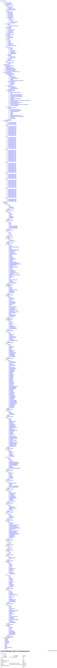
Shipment (11, 569)
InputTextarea (11, 380)
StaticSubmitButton (12, 387)
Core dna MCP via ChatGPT (11, 69)
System (7, 46)
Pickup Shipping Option (14, 111)
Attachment (11, 473)
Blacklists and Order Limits (15, 109)
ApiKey (10, 620)
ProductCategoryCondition (14, 311)
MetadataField (11, 506)
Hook (10, 419)
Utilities (9, 55)
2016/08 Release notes (12, 131)
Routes (9, 59)
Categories (12, 19)
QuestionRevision (12, 336)
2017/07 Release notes (12, 143)
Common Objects (13, 87)
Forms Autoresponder (14, 25)
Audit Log (10, 58)
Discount (11, 304)
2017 (7, 136)
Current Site (7, 641)
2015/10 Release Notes (12, 122)
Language (11, 267)
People (9, 42)
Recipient (11, 478)
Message (10, 234)
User (10, 614)
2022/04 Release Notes (12, 192)
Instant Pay (12, 83)
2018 (7, 149)
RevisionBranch (12, 631)
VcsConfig (11, 579)
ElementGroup (12, 361)
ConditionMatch (12, 397)
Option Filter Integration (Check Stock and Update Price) (20, 100)
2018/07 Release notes (12, 156)
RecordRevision (12, 291)
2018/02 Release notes (12, 151)
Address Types (10, 43)
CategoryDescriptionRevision (14, 527)
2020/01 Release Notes (12, 174)
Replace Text (12, 56)
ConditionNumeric (12, 396)
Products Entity (11, 34)
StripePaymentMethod (13, 464)
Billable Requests (13, 52)
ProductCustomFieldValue (14, 530)
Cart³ (11, 93)
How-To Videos (9, 3)
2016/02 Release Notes (12, 127)
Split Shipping (12, 118)
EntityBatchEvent (12, 426)
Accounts (7, 38)
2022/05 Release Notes (12, 193)
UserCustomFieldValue (13, 616)
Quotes (11, 113)
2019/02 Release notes (12, 163)
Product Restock (13, 77)
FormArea (11, 390)
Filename (11, 347)
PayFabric (12, 84)
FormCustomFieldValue (13, 386)
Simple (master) (11, 62)
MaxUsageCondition (13, 306)
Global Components (14, 21)
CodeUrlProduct (12, 301)
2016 (7, 125)
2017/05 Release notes (12, 141)
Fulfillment (11, 452)
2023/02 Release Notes (12, 200)
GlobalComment (12, 327)
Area (10, 247)
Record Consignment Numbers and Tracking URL (19, 104)
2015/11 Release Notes (12, 123)
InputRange (11, 376)
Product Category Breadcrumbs (16, 102)
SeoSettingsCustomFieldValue (14, 274)
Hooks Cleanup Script (14, 88)
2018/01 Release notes (12, 150)
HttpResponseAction (13, 444)
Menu (10, 485)
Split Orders (12, 117)
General (7, 5)
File (10, 345)
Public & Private (11, 74)
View (10, 558)
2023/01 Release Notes (12, 199)
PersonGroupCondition (13, 309)
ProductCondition (12, 312)
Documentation (11, 17)
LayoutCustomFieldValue (13, 272)
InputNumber (11, 374)
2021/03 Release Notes (12, 180)
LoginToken (11, 618)
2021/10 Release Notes (12, 185)
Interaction (11, 476)
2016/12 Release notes (12, 135)
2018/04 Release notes (12, 153)
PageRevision (11, 323)
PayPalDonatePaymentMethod (14, 468)
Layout (10, 268)
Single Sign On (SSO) (12, 9)
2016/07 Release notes (12, 130)
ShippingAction (12, 314)
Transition (11, 630)
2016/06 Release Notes (12, 129)
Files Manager (10, 14)
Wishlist (10, 537)
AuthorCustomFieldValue (13, 619)
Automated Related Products (15, 92)
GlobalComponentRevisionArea (15, 263)
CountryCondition (12, 302)
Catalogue (10, 91)
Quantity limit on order (14, 103)
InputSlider (11, 378)
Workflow (11, 627)
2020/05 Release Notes (12, 178)
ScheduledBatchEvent (13, 427)
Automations (8, 23)
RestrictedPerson (12, 240)
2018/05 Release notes (12, 154)
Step (10, 366)
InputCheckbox (12, 370)
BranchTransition (12, 633)
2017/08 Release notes (12, 144)
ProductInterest (12, 534)
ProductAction (11, 310)
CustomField (11, 257)
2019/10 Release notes (12, 171)
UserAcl (10, 615)
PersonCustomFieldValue (13, 610)
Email (10, 475)
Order (10, 505)
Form (10, 363)
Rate (10, 571)
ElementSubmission (12, 362)
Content (7, 10)
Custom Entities (11, 32)
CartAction (11, 297)
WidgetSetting (11, 281)
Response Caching (11, 8)
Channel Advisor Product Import (16, 95)
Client (10, 577)
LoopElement (11, 431)
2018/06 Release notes (12, 155)
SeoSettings (11, 273)
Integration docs (6, 64)
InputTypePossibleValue (13, 266)
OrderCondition (12, 307)
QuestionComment (12, 337)
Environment (11, 581)
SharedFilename (12, 355)
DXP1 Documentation (8, 72)
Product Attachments (14, 101)
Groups (9, 40)
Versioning (10, 7)
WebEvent (11, 428)
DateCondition (12, 303)
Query (6, 648)
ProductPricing (12, 535)
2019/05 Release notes (12, 166)
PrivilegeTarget (12, 611)
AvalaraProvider (12, 600)
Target (10, 628)
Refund (10, 466)
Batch (10, 420)
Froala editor (8, 66)
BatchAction (11, 423)
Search (7, 61)
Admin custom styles (9, 67)
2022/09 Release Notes (12, 195)
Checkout (11, 239)
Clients (11, 48)
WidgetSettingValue (12, 282)
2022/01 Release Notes (12, 189)
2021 (7, 179)
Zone (10, 566)
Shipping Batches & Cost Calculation (17, 116)
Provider (10, 592)
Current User (7, 642)
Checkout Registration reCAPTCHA (16, 80)
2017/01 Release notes (12, 137)
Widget (10, 280)
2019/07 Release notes (12, 168)
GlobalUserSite (12, 414)
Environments (12, 50)
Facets (9, 63)
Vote (10, 324)
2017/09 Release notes (12, 145)
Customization (8, 27)
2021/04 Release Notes (12, 181)
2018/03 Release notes (12, 152)
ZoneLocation (11, 596)
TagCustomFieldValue (13, 279)
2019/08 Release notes (12, 169)
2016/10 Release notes (12, 133)
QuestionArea (11, 339)
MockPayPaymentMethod (14, 463)
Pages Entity (10, 11)
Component (11, 251)
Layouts (9, 28)
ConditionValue (12, 395)
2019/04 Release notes (12, 165)
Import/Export (12, 57)
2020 (7, 173)
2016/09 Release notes (12, 132)
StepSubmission (12, 367)
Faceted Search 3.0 (11, 89)
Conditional (11, 391)
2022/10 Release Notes (12, 196)
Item (10, 233)
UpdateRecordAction (13, 437)
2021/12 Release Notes (12, 187)
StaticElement (11, 407)
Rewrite (10, 547)
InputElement (11, 406)
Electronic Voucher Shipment (15, 98)
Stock (10, 453)
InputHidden (11, 382)
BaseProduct (11, 522)
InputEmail (11, 372)
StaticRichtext (11, 383)
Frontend (49, 650)
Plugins (11, 112)
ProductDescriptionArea (13, 532)
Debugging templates (9, 65)
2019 (7, 162)
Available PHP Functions (10, 68)
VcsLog (10, 580)
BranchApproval (12, 634)
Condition (11, 432)
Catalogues (10, 75)
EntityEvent (11, 422)
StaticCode (11, 384)
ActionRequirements (13, 403)
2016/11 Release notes (12, 134)
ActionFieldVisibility (13, 400)
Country (10, 255)
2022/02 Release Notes (12, 190)
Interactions (8, 35)
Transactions (8, 33)
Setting (10, 275)
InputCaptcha (11, 385)
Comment (11, 321)
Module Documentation (10, 73)
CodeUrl (10, 300)
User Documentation (7, 2)
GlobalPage (11, 325)
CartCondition (11, 298)
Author (10, 606)
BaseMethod (11, 572)
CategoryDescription (13, 525)
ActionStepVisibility (12, 401)
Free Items (12, 99)
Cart (10, 232)
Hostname (11, 578)
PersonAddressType (12, 622)
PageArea (11, 338)
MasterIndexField (12, 557)
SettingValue (11, 276)
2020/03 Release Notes (12, 176)
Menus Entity (10, 16)
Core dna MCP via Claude (10, 70)
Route (10, 412)
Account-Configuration (12, 45)
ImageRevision (12, 350)
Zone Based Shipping (12, 107)
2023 (7, 198)
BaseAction (11, 316)
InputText (11, 381)
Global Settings (11, 60)
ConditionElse (11, 434)
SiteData (10, 583)
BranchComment (12, 632)
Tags (11, 20)
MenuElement (11, 208)
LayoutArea (11, 269)
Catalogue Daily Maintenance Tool (16, 94)
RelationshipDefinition (13, 289)
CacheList (11, 585)
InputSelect (11, 377)
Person (10, 609)
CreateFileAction (12, 424)
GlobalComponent (12, 261)
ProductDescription (12, 531)
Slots (9, 106)
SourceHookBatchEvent (13, 442)
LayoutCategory (12, 271)
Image (10, 349)
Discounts (12, 97)
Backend (53, 650)
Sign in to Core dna (9, 4)
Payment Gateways (11, 81)
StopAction (11, 439)
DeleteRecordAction (13, 445)
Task (10, 552)
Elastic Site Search (11, 90)
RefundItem (11, 467)
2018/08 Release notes (12, 157)
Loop (10, 435)
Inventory (10, 85)
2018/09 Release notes (12, 158)
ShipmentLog (11, 570)
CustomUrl (11, 259)
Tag (10, 278)
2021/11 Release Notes (12, 186)
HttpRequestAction (12, 421)
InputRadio (11, 375)
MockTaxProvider (12, 599)
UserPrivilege (11, 617)
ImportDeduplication (13, 264)
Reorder (11, 114)
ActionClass (11, 399)
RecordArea (11, 292)
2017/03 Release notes (12, 139)
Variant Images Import (14, 105)
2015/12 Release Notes (12, 124)
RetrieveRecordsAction (13, 430)
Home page (6, 202)
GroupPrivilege (12, 608)
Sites (11, 49)
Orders (9, 108)
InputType (11, 265)
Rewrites (9, 54)
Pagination (7, 638)
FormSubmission (12, 365)
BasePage (11, 517)
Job (10, 206)
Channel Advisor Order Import (15, 110)
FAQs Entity (10, 13)
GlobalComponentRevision (14, 262)
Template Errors (13, 53)
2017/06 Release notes (12, 142)
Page (10, 322)
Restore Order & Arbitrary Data (16, 115)
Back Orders (12, 76)
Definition (11, 287)
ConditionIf (11, 433)
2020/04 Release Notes (12, 177)
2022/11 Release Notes (12, 197)
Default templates (10, 210)
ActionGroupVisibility (13, 402)
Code (10, 299)
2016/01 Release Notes (12, 126)
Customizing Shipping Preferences (16, 96)
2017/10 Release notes (12, 146)
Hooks (9, 24)
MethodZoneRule (12, 568)
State (10, 277)
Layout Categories (11, 29)
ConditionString (12, 404)
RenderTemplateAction (13, 438)
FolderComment (12, 353)
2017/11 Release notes (12, 147)
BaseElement (11, 389)
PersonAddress (12, 621)
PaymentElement (12, 405)
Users (9, 39)
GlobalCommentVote (13, 328)
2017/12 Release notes (12, 148)
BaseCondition (12, 393)
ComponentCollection (13, 253)
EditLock (11, 260)
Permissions (10, 44)
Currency (11, 256)
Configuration (12, 22)
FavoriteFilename (12, 356)
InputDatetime (11, 371)
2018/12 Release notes (12, 161)
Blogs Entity (10, 12)
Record (10, 288)
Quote (10, 542)
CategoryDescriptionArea (13, 526)
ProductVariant (12, 536)
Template (11, 477)
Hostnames (12, 51)
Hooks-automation (11, 86)
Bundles (11, 79)
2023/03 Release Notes (12, 201)
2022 (7, 188)
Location (10, 567)
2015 (7, 121)
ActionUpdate (11, 392)
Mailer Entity (10, 37)
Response (6, 640)
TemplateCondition (12, 315)
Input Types (10, 31)
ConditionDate (12, 398)
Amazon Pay (12, 82)
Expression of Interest (14, 78)
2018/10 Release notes (12, 159)
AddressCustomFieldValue (14, 246)
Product (10, 529)
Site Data (6, 643)
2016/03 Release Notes (12, 128)
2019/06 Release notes (12, 167)
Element (10, 484)
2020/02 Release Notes (12, 175)
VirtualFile (11, 351)
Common (10, 18)
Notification (11, 207)
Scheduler (10, 26)
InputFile (11, 373)
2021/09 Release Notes (12, 184)
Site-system (10, 47)
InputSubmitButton (12, 388)
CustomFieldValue (12, 258)
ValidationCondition (12, 368)
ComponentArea (12, 252)
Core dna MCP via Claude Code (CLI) (13, 71)
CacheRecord (11, 584)
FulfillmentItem (12, 456)
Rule (10, 313)
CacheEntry (11, 586)
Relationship (11, 290)
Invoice (10, 459)
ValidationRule (12, 369)
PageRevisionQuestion (13, 340)
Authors (9, 41)
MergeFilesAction (12, 446)
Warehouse (11, 455)
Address (10, 245)
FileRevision (11, 346)
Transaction (11, 454)
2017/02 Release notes (12, 138)
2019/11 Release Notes (12, 172)
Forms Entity (10, 36)
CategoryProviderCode (13, 594)
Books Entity (10, 15)
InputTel (10, 379)
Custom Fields (10, 30)
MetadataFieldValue (12, 507)
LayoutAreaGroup (12, 270)
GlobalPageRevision (13, 326)
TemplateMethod (12, 573)
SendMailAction (12, 425)
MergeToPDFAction (13, 436)
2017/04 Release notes (12, 140)
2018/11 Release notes (12, 160)
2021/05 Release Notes (12, 182)
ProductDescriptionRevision (14, 533)
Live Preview (10, 6)
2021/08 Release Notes (12, 183)
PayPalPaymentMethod (13, 465)
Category (11, 248)
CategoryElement (12, 528)
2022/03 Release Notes (12, 191)
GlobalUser (11, 413)
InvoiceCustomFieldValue (13, 462)
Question (11, 335)
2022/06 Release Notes (12, 194)
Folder (10, 348)
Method (10, 564)
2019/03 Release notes (12, 164)
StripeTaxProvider (12, 601)
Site (10, 576)
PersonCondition (12, 308)
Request (10, 582)
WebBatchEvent (12, 429)
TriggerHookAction (12, 443)
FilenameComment (12, 352)
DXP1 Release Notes (7, 120)
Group (10, 563)
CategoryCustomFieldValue (14, 249)
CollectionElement (12, 250)
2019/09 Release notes (12, 170)
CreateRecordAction (13, 440)
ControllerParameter (12, 483)
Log (10, 305)
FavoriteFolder (12, 354)
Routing (9, 119)
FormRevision (11, 364)
